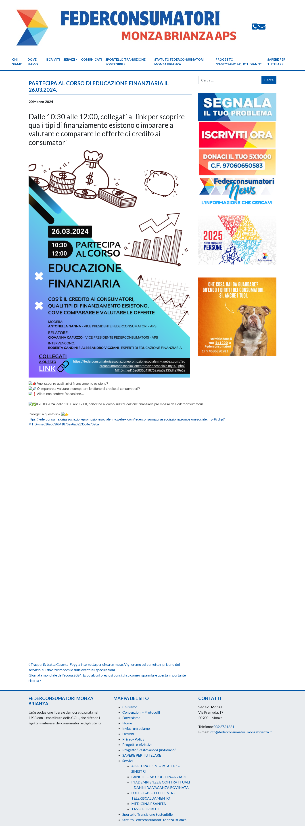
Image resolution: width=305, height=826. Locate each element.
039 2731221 (223, 726)
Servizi (69, 59)
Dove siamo (32, 62)
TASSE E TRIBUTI (145, 809)
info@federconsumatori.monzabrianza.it (241, 732)
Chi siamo (17, 62)
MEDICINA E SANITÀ (148, 803)
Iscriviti (53, 59)
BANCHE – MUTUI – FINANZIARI (158, 777)
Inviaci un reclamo (136, 728)
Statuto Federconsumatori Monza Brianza (179, 62)
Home (127, 723)
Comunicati (91, 59)
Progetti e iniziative (137, 744)
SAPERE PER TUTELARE (276, 62)
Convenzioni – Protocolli (141, 712)
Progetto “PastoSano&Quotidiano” (238, 62)
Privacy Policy (133, 739)
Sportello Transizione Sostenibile (125, 62)
